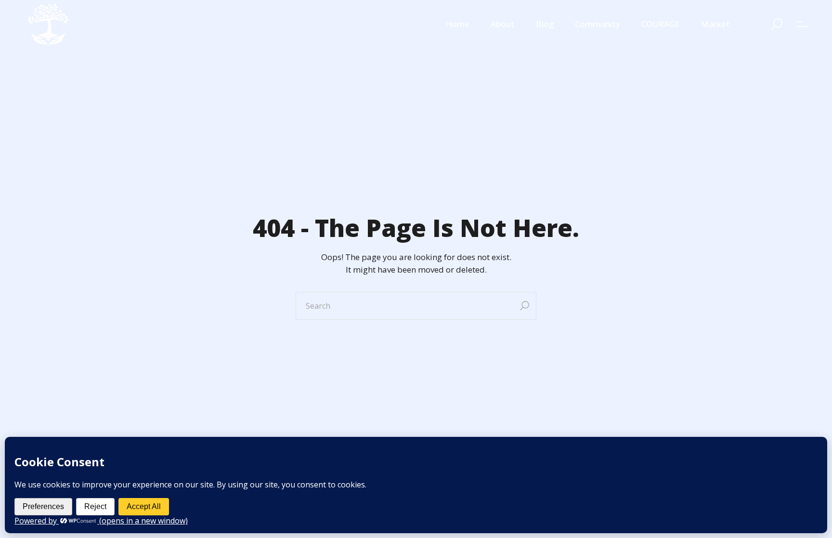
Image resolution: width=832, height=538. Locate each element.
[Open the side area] (802, 24)
